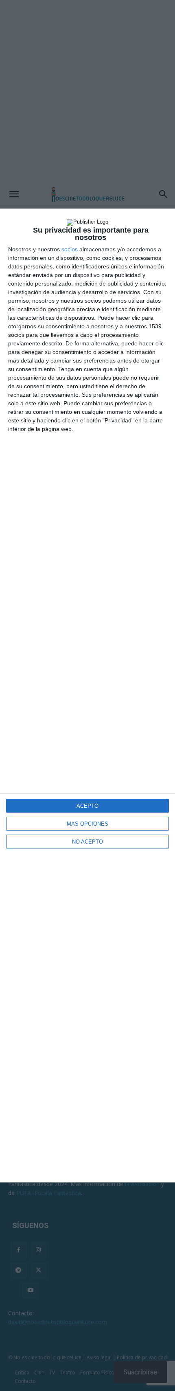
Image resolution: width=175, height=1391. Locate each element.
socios (69, 249)
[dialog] (87, 695)
